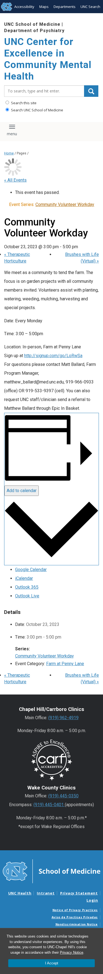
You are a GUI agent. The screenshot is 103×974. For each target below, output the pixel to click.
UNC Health (20, 893)
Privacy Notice (71, 952)
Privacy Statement (79, 893)
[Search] (91, 91)
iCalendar (24, 578)
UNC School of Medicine (32, 24)
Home (9, 153)
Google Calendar (31, 569)
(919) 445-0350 (63, 795)
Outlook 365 (26, 587)
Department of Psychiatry (34, 30)
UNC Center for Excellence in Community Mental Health (47, 59)
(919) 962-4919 (63, 717)
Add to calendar (22, 490)
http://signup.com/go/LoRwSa (53, 355)
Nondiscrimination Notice (76, 924)
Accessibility (24, 6)
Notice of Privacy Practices (75, 910)
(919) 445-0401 (49, 804)
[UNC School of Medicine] (51, 870)
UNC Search (90, 6)
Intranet (45, 893)
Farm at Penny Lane (65, 663)
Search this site (23, 102)
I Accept (51, 963)
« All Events (15, 180)
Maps (44, 6)
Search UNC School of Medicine (36, 110)
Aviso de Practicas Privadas (75, 917)
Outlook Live (27, 595)
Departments (65, 6)
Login (92, 900)
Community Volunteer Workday (44, 656)
